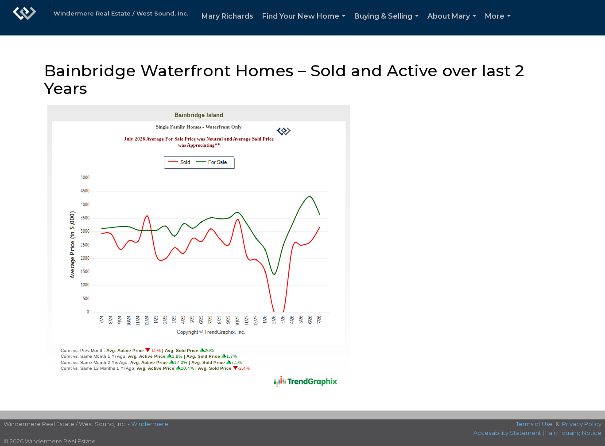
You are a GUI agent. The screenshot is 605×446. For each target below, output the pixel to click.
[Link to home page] (24, 17)
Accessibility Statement (507, 432)
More (499, 23)
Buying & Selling (388, 23)
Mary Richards (227, 16)
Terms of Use (534, 423)
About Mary (453, 23)
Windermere (149, 423)
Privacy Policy (581, 423)
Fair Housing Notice (573, 432)
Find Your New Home (305, 23)
